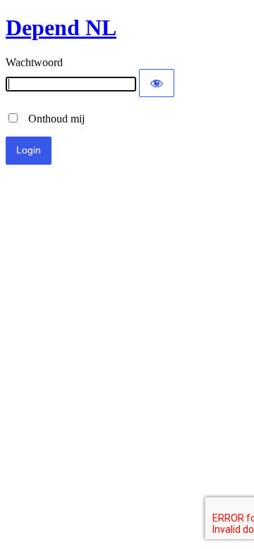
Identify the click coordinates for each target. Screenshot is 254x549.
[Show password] (156, 83)
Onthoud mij (52, 119)
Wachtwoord (34, 62)
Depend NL (61, 27)
